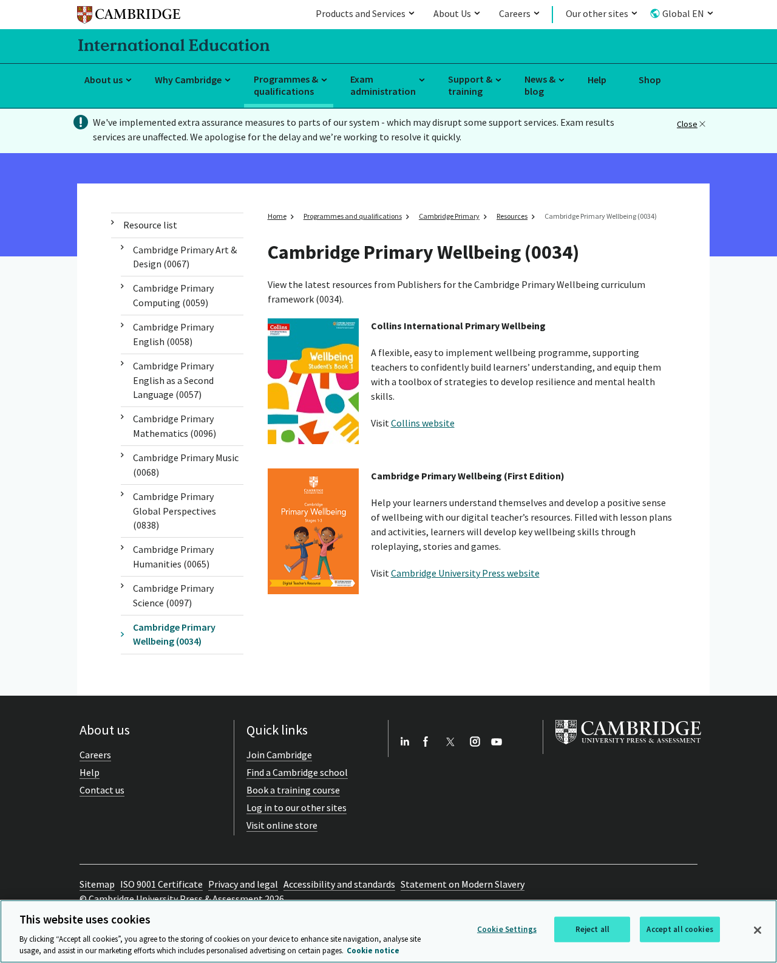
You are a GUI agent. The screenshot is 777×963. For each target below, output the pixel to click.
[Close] (757, 930)
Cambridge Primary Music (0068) (186, 464)
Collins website (423, 423)
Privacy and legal (243, 884)
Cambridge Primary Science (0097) (173, 595)
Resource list (150, 225)
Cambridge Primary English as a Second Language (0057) (173, 380)
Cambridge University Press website (465, 573)
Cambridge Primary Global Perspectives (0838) (174, 510)
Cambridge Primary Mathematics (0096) (174, 426)
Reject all (592, 929)
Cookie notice (373, 950)
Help (597, 80)
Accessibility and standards (339, 884)
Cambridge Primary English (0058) (173, 334)
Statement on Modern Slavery (462, 884)
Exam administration (383, 85)
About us (103, 80)
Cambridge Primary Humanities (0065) (173, 556)
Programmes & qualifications (286, 85)
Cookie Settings (507, 929)
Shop (650, 80)
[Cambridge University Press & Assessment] (628, 747)
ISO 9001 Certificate (161, 884)
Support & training (470, 85)
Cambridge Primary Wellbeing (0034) (174, 634)
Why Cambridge (188, 80)
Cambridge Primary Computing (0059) (173, 295)
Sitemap (97, 884)
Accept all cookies (679, 929)
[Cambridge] (128, 16)
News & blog (539, 85)
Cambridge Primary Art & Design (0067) (185, 257)
